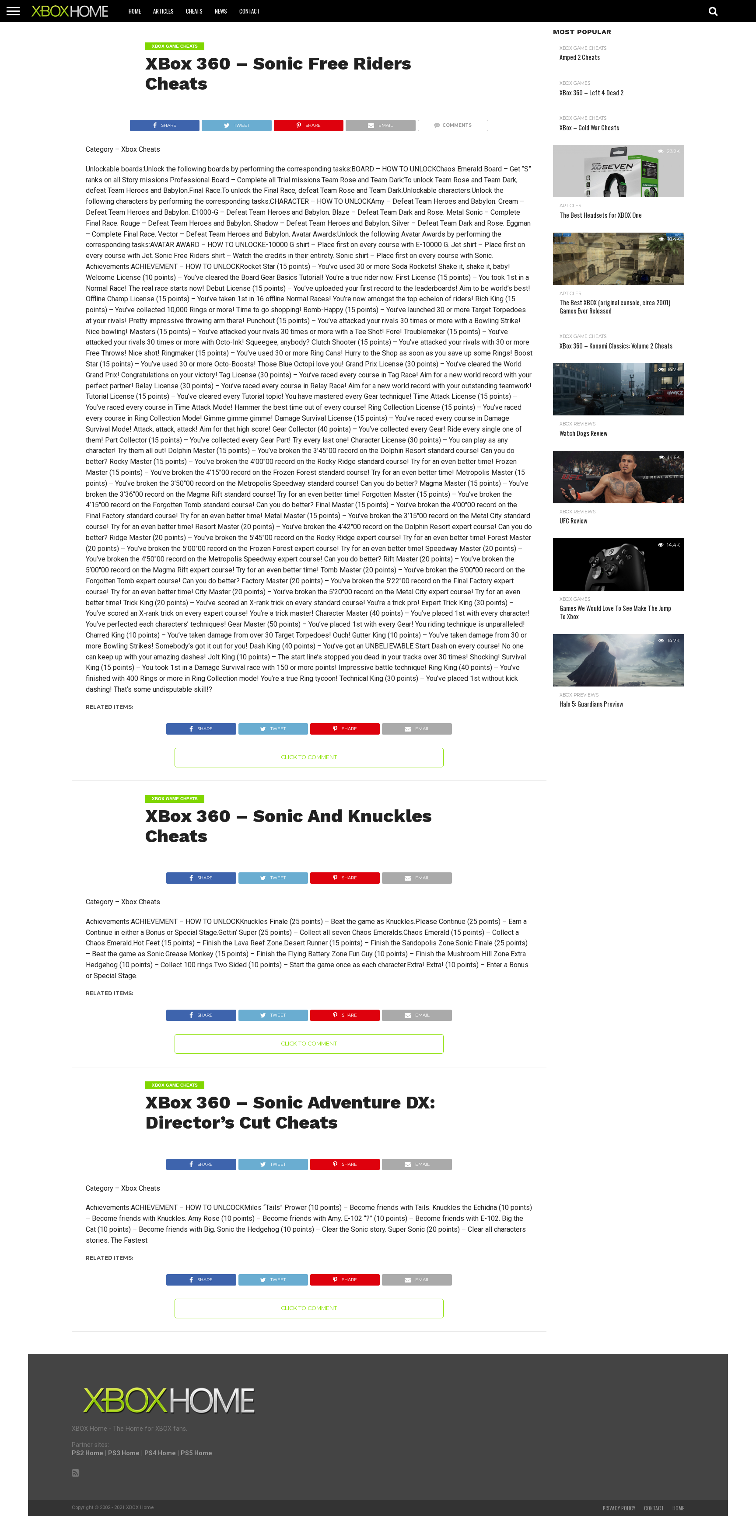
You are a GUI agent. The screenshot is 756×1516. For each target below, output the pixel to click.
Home (135, 11)
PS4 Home (160, 1453)
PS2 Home (87, 1453)
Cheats (194, 11)
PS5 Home (196, 1453)
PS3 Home (124, 1453)
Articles (163, 11)
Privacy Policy (619, 1508)
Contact (249, 11)
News (221, 11)
